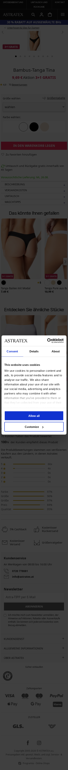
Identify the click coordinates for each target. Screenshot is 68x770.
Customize (32, 426)
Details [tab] (34, 351)
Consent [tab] (12, 351)
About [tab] (56, 351)
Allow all (34, 415)
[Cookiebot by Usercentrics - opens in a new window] (48, 340)
